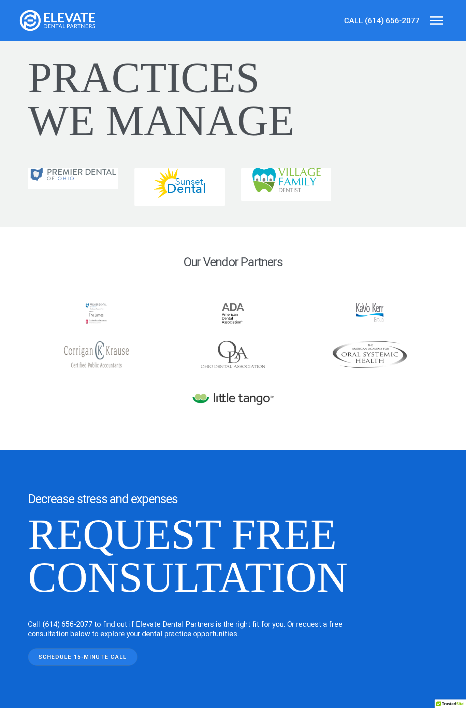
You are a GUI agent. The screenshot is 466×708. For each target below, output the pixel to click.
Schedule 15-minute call (83, 657)
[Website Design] (233, 393)
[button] (436, 20)
